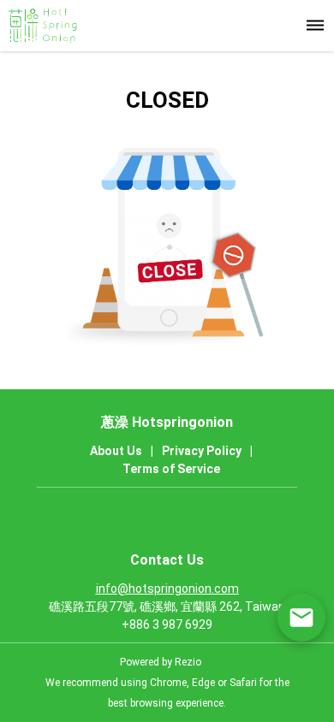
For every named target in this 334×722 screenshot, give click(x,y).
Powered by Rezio (160, 662)
